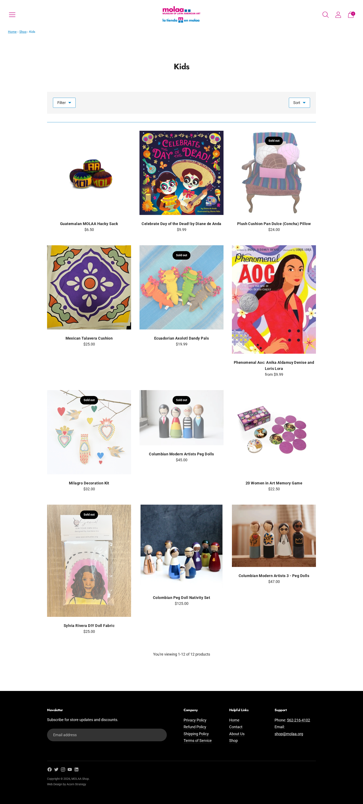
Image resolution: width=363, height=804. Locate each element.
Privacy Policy (195, 720)
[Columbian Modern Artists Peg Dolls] (181, 417)
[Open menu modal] (12, 15)
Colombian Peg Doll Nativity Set (181, 597)
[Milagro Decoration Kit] (89, 432)
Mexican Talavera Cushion (89, 338)
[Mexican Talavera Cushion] (89, 287)
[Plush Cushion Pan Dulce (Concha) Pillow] (274, 173)
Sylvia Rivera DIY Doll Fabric (89, 625)
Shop (22, 32)
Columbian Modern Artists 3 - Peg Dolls (274, 575)
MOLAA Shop (80, 778)
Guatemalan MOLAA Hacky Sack (89, 223)
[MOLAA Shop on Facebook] (49, 770)
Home (12, 32)
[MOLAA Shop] (181, 14)
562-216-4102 (298, 720)
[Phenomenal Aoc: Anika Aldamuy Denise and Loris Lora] (274, 299)
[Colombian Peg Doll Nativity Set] (181, 547)
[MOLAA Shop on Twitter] (56, 770)
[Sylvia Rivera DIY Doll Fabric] (89, 561)
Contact (235, 727)
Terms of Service (198, 740)
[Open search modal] (325, 15)
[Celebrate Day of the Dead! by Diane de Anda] (181, 173)
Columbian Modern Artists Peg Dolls (181, 454)
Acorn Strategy (76, 784)
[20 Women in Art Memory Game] (274, 432)
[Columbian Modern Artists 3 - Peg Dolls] (274, 536)
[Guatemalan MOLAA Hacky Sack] (89, 173)
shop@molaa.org (289, 734)
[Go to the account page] (338, 15)
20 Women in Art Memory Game (274, 483)
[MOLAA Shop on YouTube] (69, 770)
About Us (237, 734)
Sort (296, 102)
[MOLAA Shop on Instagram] (63, 770)
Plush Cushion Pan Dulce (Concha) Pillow (274, 223)
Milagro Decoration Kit (89, 483)
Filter (61, 102)
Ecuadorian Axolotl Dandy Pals (181, 338)
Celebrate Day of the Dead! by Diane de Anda (181, 223)
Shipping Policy (196, 734)
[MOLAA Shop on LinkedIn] (76, 770)
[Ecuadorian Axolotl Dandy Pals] (181, 287)
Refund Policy (195, 727)
